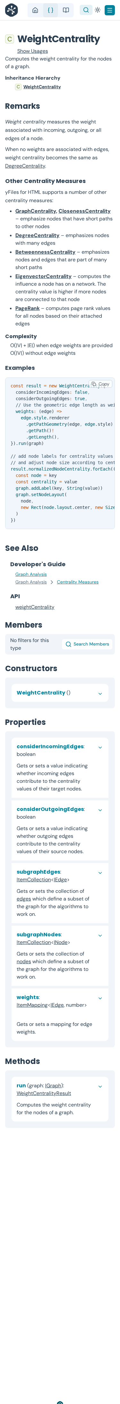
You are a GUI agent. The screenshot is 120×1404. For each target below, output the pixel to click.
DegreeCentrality (25, 166)
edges (24, 898)
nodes (24, 961)
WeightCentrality (42, 87)
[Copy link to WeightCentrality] (107, 39)
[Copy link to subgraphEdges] (74, 879)
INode (61, 942)
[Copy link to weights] (21, 1012)
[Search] (86, 10)
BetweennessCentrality (45, 252)
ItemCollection (34, 879)
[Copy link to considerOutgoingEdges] (40, 816)
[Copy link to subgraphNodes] (75, 942)
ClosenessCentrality (85, 211)
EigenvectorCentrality (43, 276)
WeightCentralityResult (44, 1093)
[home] (35, 10)
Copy (104, 384)
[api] (50, 10)
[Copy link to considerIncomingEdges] (40, 754)
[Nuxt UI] (13, 10)
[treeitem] (60, 87)
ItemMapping (32, 1005)
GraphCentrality (35, 211)
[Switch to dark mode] (97, 10)
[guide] (66, 10)
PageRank (27, 308)
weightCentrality (34, 607)
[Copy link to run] (76, 1093)
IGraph (53, 1085)
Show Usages (32, 51)
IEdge (60, 879)
